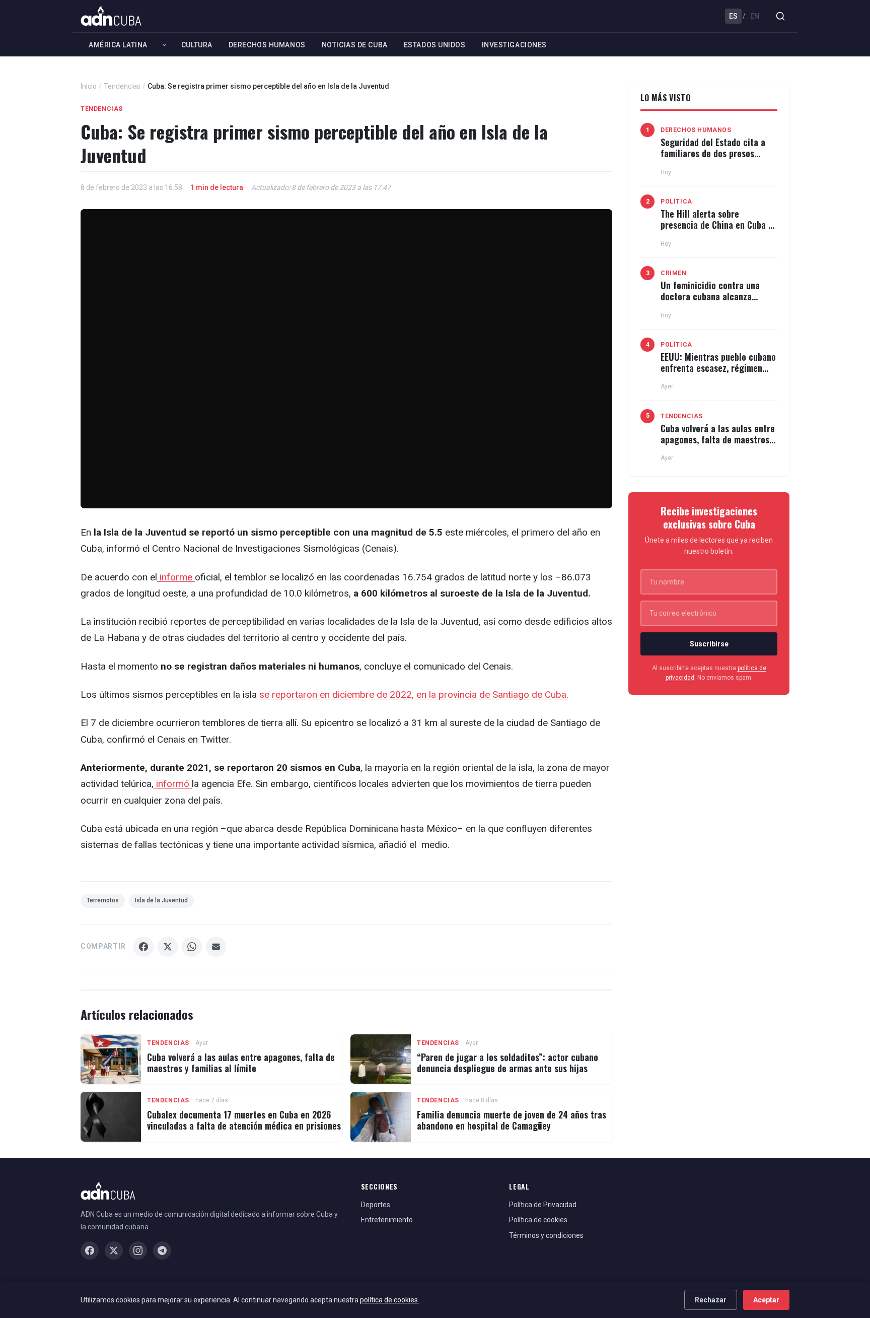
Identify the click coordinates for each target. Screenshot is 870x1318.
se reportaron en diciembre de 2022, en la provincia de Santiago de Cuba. (412, 694)
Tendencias (122, 86)
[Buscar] (780, 16)
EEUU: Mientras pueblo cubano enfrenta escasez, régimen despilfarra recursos (718, 367)
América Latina (118, 45)
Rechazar (711, 1300)
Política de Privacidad (542, 1205)
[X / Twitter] (114, 1250)
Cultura (196, 45)
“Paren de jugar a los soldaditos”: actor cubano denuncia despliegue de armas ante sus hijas (507, 1062)
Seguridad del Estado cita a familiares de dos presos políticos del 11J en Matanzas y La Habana (716, 158)
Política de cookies (538, 1220)
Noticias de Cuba (355, 45)
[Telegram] (162, 1250)
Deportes (375, 1205)
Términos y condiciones (546, 1235)
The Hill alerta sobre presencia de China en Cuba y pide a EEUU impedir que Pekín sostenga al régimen (718, 230)
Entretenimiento (387, 1220)
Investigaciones (514, 45)
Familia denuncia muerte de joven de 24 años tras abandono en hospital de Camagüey (511, 1120)
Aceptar (766, 1300)
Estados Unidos (435, 45)
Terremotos (103, 900)
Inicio (89, 86)
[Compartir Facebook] (143, 947)
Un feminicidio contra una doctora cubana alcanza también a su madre (710, 296)
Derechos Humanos (267, 45)
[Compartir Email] (216, 947)
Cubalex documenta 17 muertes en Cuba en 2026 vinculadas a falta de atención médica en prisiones (244, 1120)
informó (173, 783)
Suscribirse (709, 644)
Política (676, 201)
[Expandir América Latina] (164, 44)
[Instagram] (138, 1250)
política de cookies (389, 1300)
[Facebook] (90, 1250)
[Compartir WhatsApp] (192, 947)
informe (176, 577)
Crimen (674, 273)
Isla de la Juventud (161, 900)
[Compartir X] (168, 947)
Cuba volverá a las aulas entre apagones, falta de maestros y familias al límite (241, 1062)
